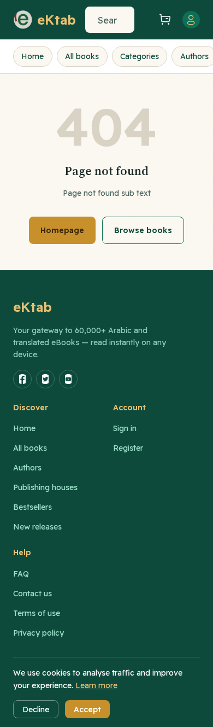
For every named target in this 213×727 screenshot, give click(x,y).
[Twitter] (45, 379)
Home (32, 56)
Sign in (125, 428)
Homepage (62, 230)
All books (82, 56)
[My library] (145, 20)
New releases (37, 527)
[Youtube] (68, 379)
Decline (35, 709)
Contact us (32, 593)
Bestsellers (32, 507)
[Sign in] (191, 19)
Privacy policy (38, 633)
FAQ (21, 574)
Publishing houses (45, 487)
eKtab (32, 307)
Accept (87, 709)
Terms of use (36, 613)
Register (128, 448)
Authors (27, 468)
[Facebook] (22, 379)
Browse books (143, 230)
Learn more (96, 685)
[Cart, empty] (165, 20)
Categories (139, 56)
